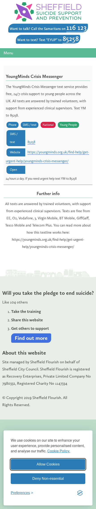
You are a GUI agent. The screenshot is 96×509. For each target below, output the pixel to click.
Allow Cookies (48, 464)
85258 (71, 38)
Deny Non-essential (48, 478)
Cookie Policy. (58, 450)
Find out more (31, 338)
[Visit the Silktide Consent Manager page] (80, 493)
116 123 (76, 27)
